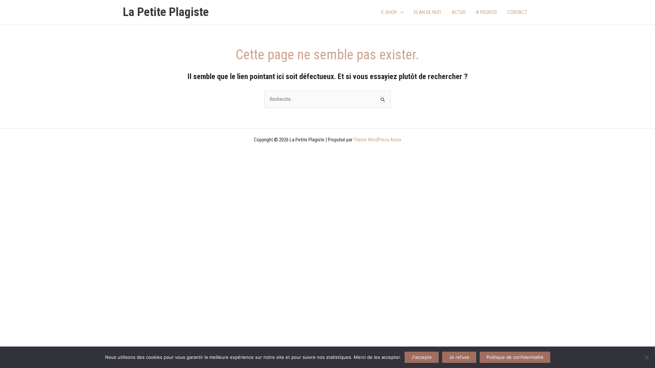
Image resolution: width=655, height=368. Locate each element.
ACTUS (459, 12)
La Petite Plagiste (166, 12)
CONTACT (517, 12)
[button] (400, 12)
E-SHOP (389, 12)
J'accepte (421, 357)
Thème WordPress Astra (377, 140)
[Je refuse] (646, 357)
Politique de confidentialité (514, 357)
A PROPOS (486, 12)
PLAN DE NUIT (427, 12)
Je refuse (459, 357)
